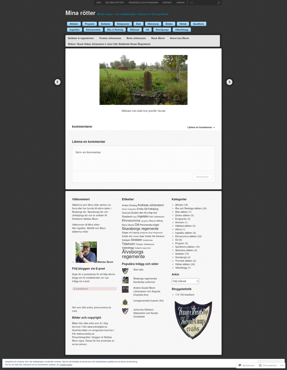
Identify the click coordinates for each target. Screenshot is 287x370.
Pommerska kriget (149, 224)
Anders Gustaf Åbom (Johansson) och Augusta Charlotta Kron (146, 291)
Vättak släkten (182, 264)
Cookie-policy (66, 364)
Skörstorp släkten (184, 250)
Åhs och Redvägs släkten (188, 208)
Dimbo (169, 23)
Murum (152, 220)
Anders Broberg (129, 205)
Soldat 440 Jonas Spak (133, 236)
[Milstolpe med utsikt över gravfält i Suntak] (143, 104)
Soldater (105, 23)
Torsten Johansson (110, 38)
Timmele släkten (183, 260)
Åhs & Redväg (115, 29)
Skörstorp (153, 23)
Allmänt (74, 23)
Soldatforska (148, 240)
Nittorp (160, 220)
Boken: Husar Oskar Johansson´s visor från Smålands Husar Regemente (109, 44)
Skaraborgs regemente (140, 228)
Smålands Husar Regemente (151, 232)
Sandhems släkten (185, 246)
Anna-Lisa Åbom (179, 38)
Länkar (180, 2)
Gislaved (126, 212)
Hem (98, 2)
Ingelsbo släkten (183, 232)
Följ (77, 298)
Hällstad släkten (183, 225)
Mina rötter (80, 12)
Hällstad (134, 29)
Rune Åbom (158, 38)
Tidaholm (128, 243)
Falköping (153, 208)
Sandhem (198, 23)
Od (147, 29)
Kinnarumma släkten (186, 236)
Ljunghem (145, 221)
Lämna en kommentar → (201, 127)
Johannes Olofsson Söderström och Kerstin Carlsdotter (145, 313)
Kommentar (202, 176)
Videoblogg (181, 29)
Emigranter (123, 23)
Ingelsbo (75, 29)
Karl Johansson (156, 216)
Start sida (138, 269)
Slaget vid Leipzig (130, 232)
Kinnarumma (93, 29)
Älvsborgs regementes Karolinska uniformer (145, 280)
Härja (134, 216)
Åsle (138, 23)
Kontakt (167, 2)
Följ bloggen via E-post (88, 268)
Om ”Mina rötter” (114, 2)
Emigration (132, 209)
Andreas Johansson (151, 205)
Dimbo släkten (182, 215)
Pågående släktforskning (143, 2)
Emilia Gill (142, 208)
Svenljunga (162, 29)
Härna (178, 229)
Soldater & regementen (81, 38)
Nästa (229, 82)
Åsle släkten (181, 211)
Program (89, 23)
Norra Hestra (128, 224)
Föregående (57, 82)
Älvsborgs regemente (133, 253)
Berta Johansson (136, 38)
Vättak (183, 23)
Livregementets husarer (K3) (148, 300)
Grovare (179, 222)
